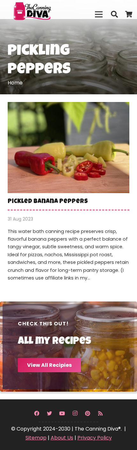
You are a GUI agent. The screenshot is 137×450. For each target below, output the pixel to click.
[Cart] (129, 14)
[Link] (45, 9)
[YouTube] (62, 413)
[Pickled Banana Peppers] (68, 196)
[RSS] (100, 413)
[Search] (114, 14)
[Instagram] (74, 413)
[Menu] (99, 14)
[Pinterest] (87, 413)
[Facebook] (36, 413)
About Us (62, 437)
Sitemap (36, 437)
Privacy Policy (94, 437)
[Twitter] (49, 413)
